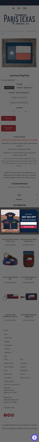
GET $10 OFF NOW (28, 226)
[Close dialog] (37, 210)
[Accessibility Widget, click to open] (34, 437)
